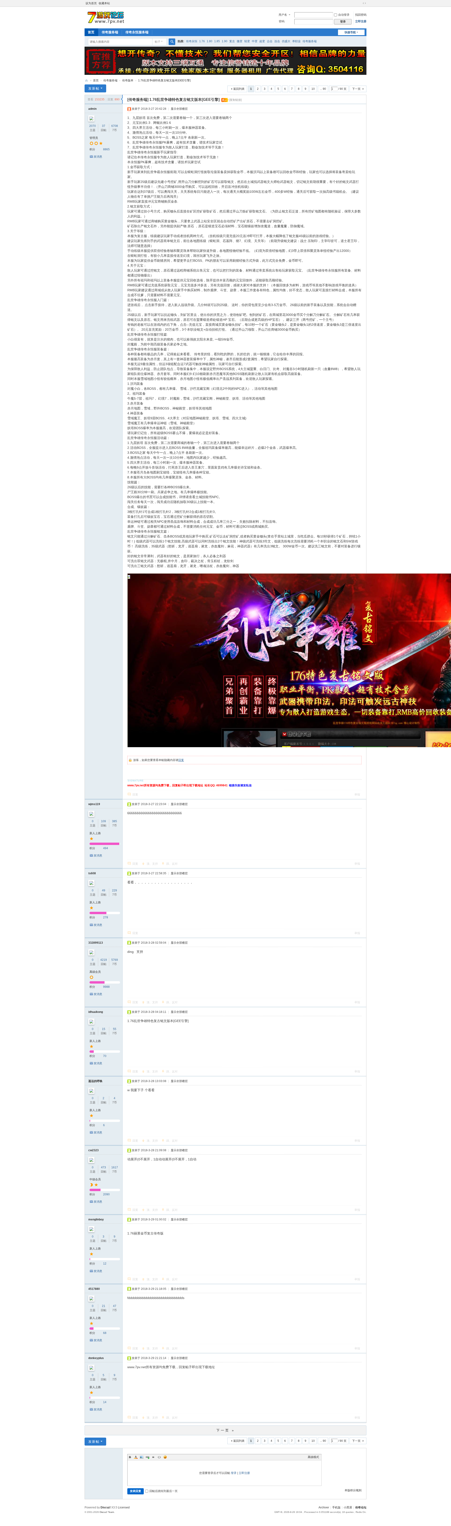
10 (313, 89)
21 (103, 1306)
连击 (277, 41)
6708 (114, 126)
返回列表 (239, 89)
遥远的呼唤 (95, 1081)
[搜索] (172, 41)
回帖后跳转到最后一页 (163, 1491)
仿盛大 (286, 41)
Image (141, 1457)
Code (159, 1457)
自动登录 (344, 14)
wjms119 (94, 804)
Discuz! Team (107, 1512)
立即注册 (360, 21)
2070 (92, 126)
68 (104, 1333)
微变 (239, 41)
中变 (254, 41)
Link (147, 1457)
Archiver (324, 1507)
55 (114, 1029)
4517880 (94, 1289)
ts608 (92, 873)
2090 (106, 1194)
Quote (153, 1457)
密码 (281, 21)
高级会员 (95, 971)
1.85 (217, 41)
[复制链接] (235, 100)
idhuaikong (95, 1012)
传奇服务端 (110, 32)
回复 (181, 760)
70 (104, 1056)
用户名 (283, 14)
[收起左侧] (122, 99)
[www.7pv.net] (106, 17)
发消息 (98, 156)
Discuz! (106, 1507)
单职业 (296, 41)
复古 (232, 41)
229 (114, 890)
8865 (106, 149)
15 (103, 1029)
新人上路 (95, 833)
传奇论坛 (360, 1507)
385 (114, 821)
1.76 (202, 41)
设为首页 (91, 3)
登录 (234, 1473)
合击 (269, 41)
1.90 (224, 41)
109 (103, 821)
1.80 (209, 41)
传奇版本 (127, 80)
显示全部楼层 (179, 108)
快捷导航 (350, 32)
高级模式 (313, 1457)
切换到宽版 (364, 3)
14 (104, 1402)
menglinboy (96, 1219)
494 (105, 848)
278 (105, 917)
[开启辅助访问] (360, 3)
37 (103, 126)
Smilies (165, 1457)
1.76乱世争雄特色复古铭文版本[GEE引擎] (164, 80)
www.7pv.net (86, 80)
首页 (91, 32)
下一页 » (225, 1430)
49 (103, 890)
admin (92, 108)
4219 (103, 960)
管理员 (93, 138)
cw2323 (93, 1150)
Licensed (124, 1507)
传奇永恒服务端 (136, 32)
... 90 (323, 89)
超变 (262, 41)
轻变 (247, 41)
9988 (106, 986)
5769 (114, 960)
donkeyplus (96, 1358)
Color (135, 1457)
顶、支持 (152, 863)
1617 (114, 1167)
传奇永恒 (191, 41)
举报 (357, 794)
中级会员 (95, 1179)
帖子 (157, 41)
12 (104, 1263)
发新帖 (94, 88)
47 (114, 1306)
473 (103, 1167)
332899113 (95, 942)
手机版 (336, 1507)
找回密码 (360, 14)
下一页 (356, 89)
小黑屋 (348, 1507)
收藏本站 (104, 3)
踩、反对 (172, 863)
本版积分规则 (353, 1490)
